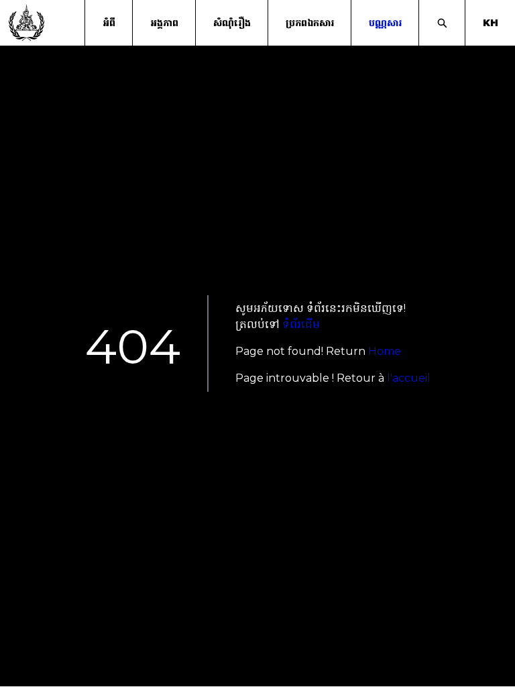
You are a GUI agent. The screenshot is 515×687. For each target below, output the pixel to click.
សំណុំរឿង (232, 23)
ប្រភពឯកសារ (310, 23)
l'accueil (409, 378)
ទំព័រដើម (301, 324)
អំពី (109, 23)
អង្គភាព (164, 23)
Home (384, 351)
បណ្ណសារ (385, 23)
